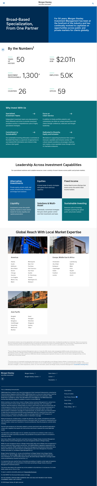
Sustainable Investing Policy (81, 364)
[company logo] (45, 3)
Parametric (51, 380)
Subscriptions (67, 390)
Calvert (50, 376)
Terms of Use (67, 400)
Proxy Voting (67, 403)
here (21, 410)
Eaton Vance (52, 373)
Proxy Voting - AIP (69, 407)
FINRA (15, 455)
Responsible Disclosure (30, 472)
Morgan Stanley (29, 373)
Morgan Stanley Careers (32, 376)
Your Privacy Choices (70, 397)
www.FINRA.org (36, 399)
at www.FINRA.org (35, 397)
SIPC (19, 455)
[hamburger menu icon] (4, 3)
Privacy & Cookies (68, 393)
